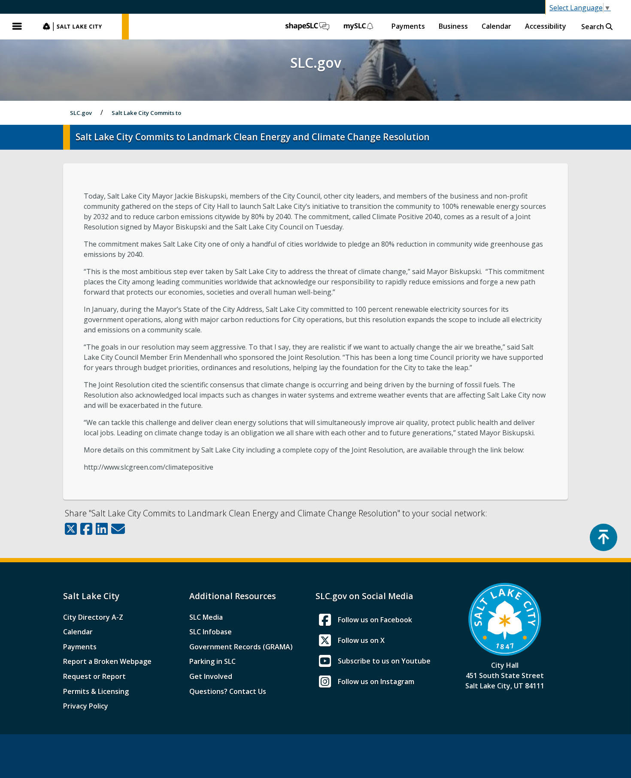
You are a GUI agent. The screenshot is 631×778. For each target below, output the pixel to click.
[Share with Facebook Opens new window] (86, 528)
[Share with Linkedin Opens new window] (101, 528)
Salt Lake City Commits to (146, 113)
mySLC (359, 26)
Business (453, 26)
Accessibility (545, 26)
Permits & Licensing (96, 691)
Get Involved (210, 676)
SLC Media (206, 617)
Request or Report (94, 676)
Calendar (496, 26)
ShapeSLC (307, 26)
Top (603, 537)
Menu (17, 26)
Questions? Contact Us (227, 691)
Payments (408, 26)
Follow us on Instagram (376, 681)
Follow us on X (361, 640)
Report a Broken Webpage (107, 661)
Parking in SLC (212, 661)
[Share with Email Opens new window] (118, 528)
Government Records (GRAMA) (241, 646)
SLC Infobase (210, 631)
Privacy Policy (85, 706)
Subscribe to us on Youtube (384, 661)
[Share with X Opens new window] (71, 528)
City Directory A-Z (93, 617)
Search (593, 26)
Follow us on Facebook (375, 619)
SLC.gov (78, 26)
